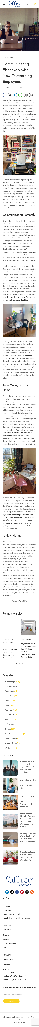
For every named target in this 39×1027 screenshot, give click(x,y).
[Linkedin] (7, 892)
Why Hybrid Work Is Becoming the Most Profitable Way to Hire (28, 784)
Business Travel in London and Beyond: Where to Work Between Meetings (27, 766)
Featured (8, 710)
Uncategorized (11, 738)
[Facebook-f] (17, 892)
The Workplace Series (14, 734)
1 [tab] (16, 663)
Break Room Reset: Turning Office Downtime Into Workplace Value (27, 856)
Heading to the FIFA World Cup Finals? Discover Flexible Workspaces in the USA (28, 838)
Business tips (8, 58)
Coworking (9, 696)
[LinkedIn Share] (15, 95)
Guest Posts (10, 715)
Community (9, 691)
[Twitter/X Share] (10, 95)
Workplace (9, 748)
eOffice (7, 88)
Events (7, 705)
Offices (6, 645)
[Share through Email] (26, 95)
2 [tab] (19, 663)
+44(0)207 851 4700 (17, 979)
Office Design (8, 642)
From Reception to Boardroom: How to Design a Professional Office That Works (28, 801)
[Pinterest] (22, 892)
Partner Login (8, 959)
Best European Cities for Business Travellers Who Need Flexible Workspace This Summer (27, 820)
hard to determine (10, 243)
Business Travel (11, 686)
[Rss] (32, 892)
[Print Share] (31, 95)
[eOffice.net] (15, 3)
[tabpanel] (10, 639)
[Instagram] (27, 892)
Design (7, 700)
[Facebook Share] (5, 95)
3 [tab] (23, 663)
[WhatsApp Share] (20, 95)
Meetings (8, 719)
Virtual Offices (11, 743)
